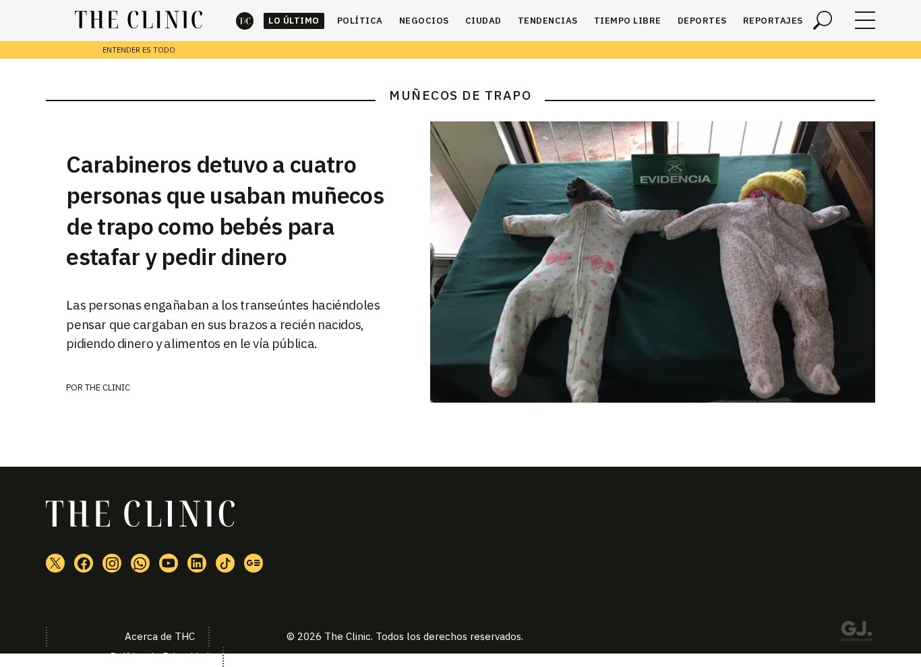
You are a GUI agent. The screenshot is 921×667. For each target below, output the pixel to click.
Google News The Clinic (253, 563)
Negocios (424, 20)
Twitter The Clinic (55, 563)
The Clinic (245, 20)
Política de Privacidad (159, 656)
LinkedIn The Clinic (196, 563)
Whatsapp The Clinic (140, 563)
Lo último (294, 20)
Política (360, 20)
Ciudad (483, 20)
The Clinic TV (168, 563)
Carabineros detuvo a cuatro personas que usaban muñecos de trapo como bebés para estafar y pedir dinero (225, 210)
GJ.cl (856, 633)
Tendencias (548, 20)
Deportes (702, 20)
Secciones (865, 20)
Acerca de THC (160, 636)
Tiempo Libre (627, 20)
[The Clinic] (138, 20)
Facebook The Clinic (83, 563)
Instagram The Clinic (111, 563)
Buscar (822, 20)
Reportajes (773, 20)
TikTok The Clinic (225, 563)
